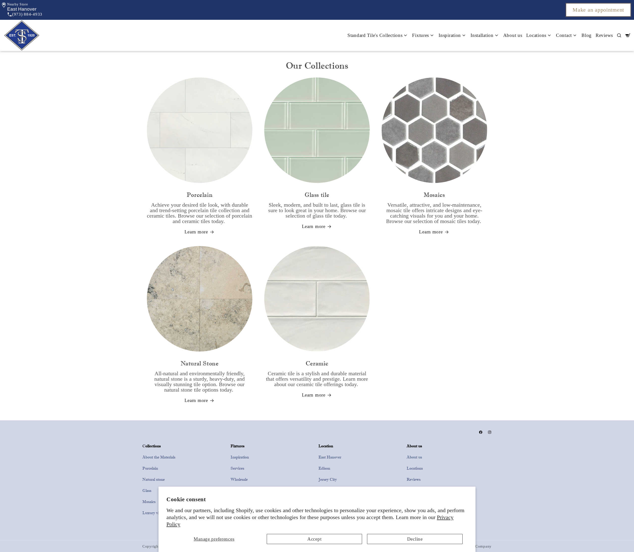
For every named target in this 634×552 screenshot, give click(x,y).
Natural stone (153, 479)
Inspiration (240, 457)
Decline (415, 539)
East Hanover (329, 457)
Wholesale (239, 479)
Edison (324, 468)
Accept (314, 539)
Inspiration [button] (450, 35)
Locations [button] (536, 35)
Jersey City (327, 479)
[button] (21, 9)
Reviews (604, 35)
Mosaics (149, 501)
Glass (146, 490)
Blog (586, 35)
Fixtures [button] (420, 35)
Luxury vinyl (153, 512)
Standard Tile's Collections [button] (374, 35)
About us (512, 35)
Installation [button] (482, 35)
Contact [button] (564, 35)
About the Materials (158, 457)
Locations (415, 468)
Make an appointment (598, 10)
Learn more (196, 231)
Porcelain (150, 468)
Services (237, 468)
